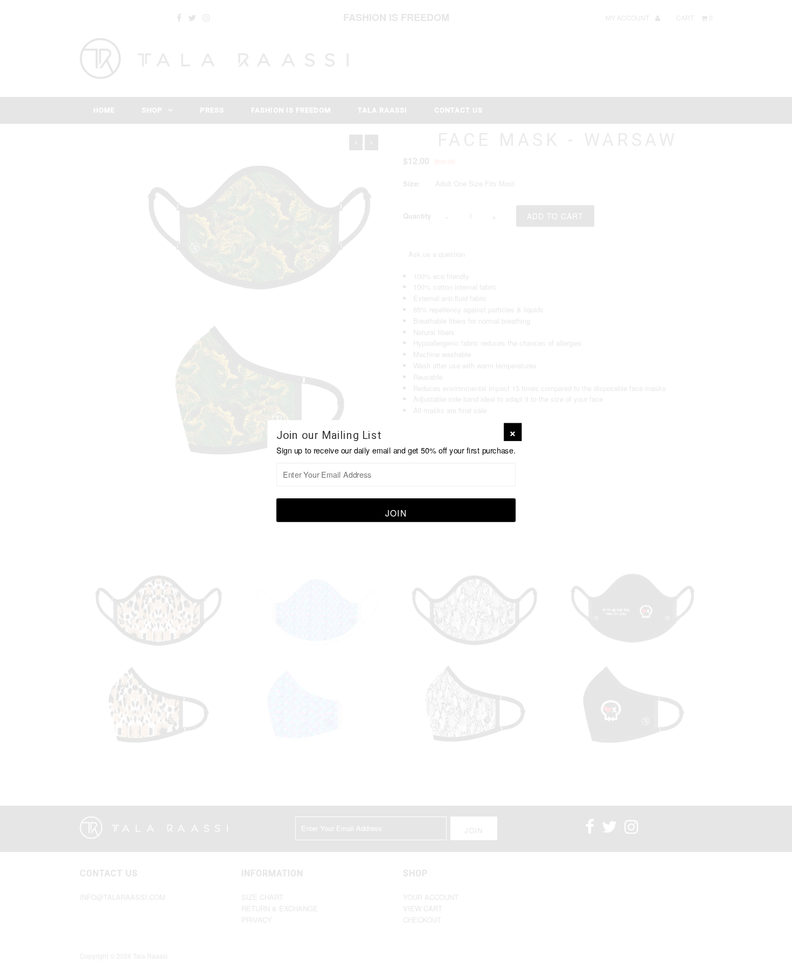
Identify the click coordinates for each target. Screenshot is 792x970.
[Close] (513, 432)
